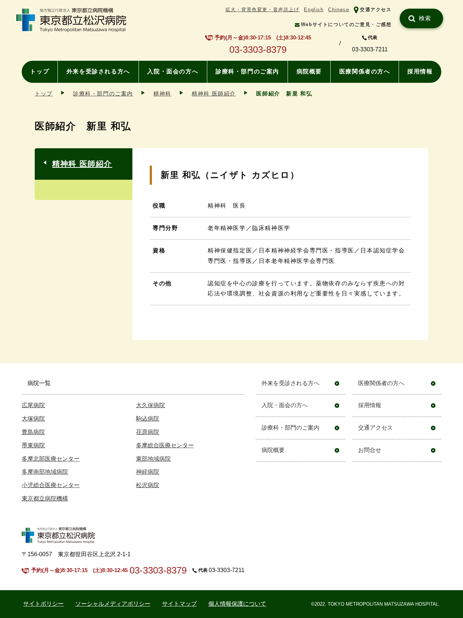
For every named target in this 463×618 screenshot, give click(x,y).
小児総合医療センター (51, 485)
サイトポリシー (43, 604)
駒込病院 (147, 418)
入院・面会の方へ (172, 71)
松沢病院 (147, 485)
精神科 (162, 93)
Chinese (338, 9)
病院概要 (309, 71)
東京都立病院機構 (45, 498)
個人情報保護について (237, 604)
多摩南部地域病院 (45, 472)
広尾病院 (33, 405)
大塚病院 (33, 418)
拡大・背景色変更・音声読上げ (262, 9)
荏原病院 (147, 432)
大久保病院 (150, 405)
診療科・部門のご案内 (247, 71)
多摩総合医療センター (165, 445)
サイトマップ (179, 604)
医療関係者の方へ (364, 71)
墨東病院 (33, 445)
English (313, 9)
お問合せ (369, 450)
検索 (425, 18)
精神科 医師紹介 (214, 93)
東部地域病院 (153, 459)
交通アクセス (376, 9)
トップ (39, 71)
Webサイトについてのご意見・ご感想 (346, 24)
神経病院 (147, 472)
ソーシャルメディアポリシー (112, 604)
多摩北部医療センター (51, 459)
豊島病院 (33, 432)
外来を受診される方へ (98, 71)
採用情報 (420, 71)
